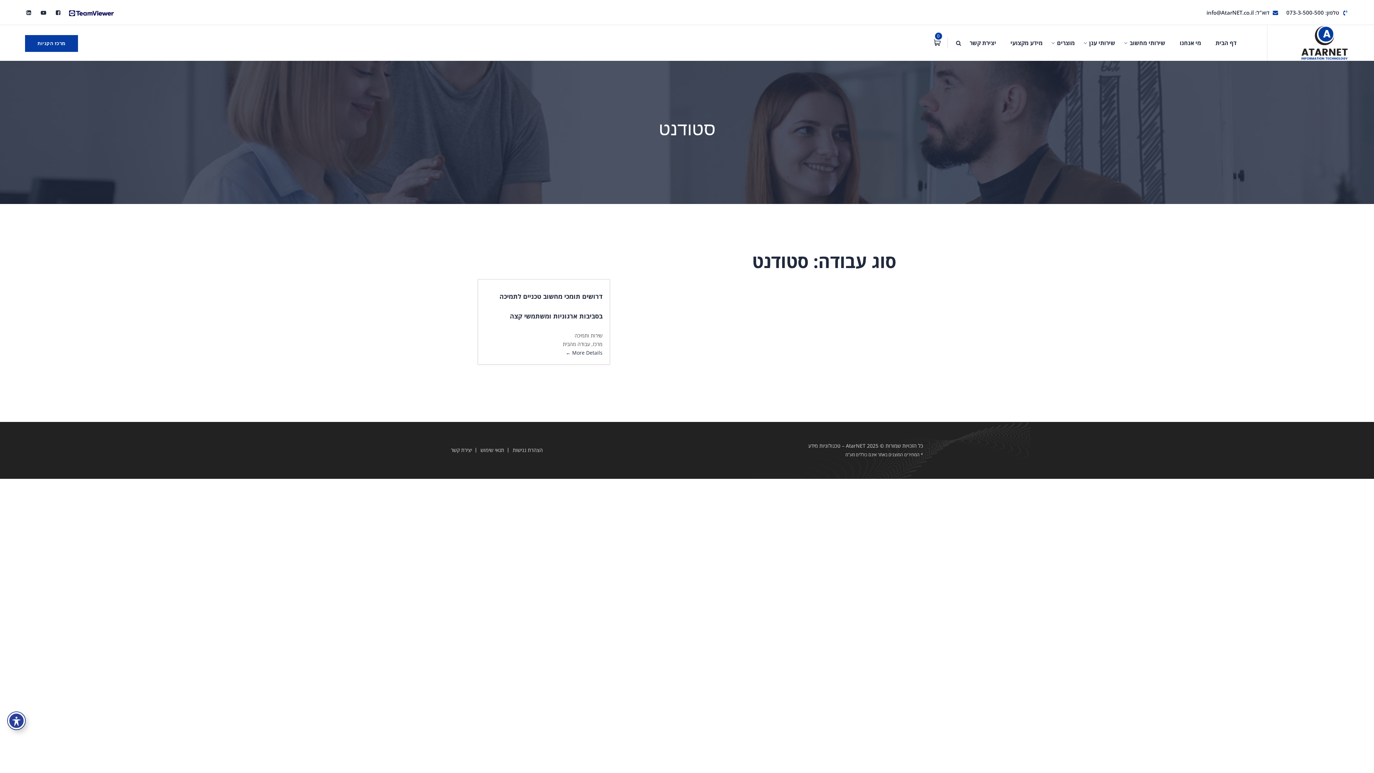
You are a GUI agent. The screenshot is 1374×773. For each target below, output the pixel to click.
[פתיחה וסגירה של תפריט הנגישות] (16, 720)
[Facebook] (58, 12)
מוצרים (1066, 43)
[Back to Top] (1359, 761)
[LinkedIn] (29, 12)
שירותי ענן (1102, 43)
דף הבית (1226, 43)
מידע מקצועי (1026, 43)
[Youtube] (43, 12)
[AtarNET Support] (91, 12)
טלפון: (1312, 12)
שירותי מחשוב (1147, 43)
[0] (937, 43)
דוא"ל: (1238, 12)
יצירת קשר (983, 43)
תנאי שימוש (492, 450)
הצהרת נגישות (528, 450)
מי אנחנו (1190, 43)
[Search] (959, 43)
